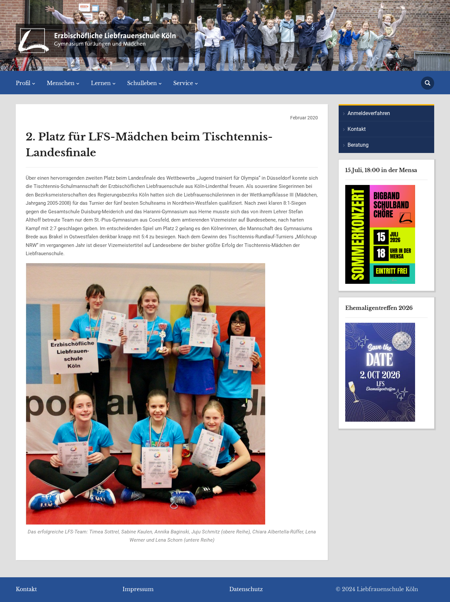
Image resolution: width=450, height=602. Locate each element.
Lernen (101, 83)
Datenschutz (246, 589)
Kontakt (357, 129)
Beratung (358, 145)
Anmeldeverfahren (369, 113)
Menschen (60, 83)
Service (183, 83)
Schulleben (142, 83)
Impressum (138, 589)
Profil (23, 83)
